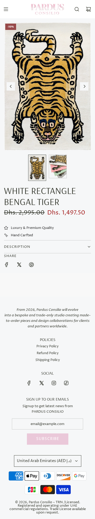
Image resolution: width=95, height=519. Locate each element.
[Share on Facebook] (6, 265)
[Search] (77, 9)
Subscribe (47, 438)
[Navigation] (6, 9)
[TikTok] (66, 383)
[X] (41, 383)
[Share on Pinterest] (31, 265)
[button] (11, 86)
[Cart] (88, 9)
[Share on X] (19, 265)
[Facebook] (29, 383)
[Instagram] (54, 383)
